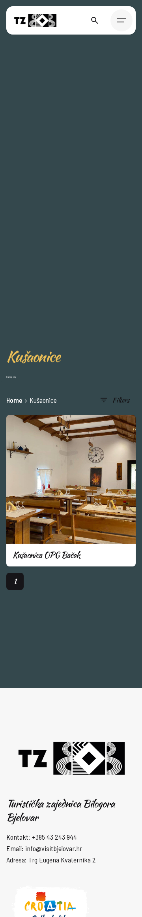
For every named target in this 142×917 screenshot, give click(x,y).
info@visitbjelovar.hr (53, 848)
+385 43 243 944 (54, 837)
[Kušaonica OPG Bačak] (71, 479)
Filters (120, 400)
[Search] (95, 20)
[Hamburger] (121, 20)
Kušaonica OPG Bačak (46, 555)
